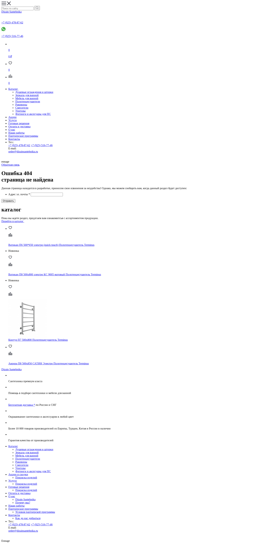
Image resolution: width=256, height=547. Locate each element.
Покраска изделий (26, 477)
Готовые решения (18, 123)
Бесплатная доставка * (21, 404)
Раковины (21, 104)
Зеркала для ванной (27, 95)
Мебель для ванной (26, 98)
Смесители (21, 107)
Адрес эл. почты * (19, 194)
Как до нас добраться (27, 518)
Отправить (8, 201)
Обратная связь (10, 164)
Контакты (14, 139)
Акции (12, 117)
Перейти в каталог (12, 221)
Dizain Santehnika (11, 11)
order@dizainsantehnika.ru (23, 151)
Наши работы (16, 132)
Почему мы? (22, 502)
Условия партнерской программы (35, 511)
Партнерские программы (23, 135)
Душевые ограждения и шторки (34, 92)
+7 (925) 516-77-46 (42, 145)
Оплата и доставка (19, 126)
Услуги (12, 120)
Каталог (13, 446)
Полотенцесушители (27, 101)
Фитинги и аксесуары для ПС (33, 113)
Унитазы (20, 110)
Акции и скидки (18, 474)
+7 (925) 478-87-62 (19, 145)
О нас (11, 129)
